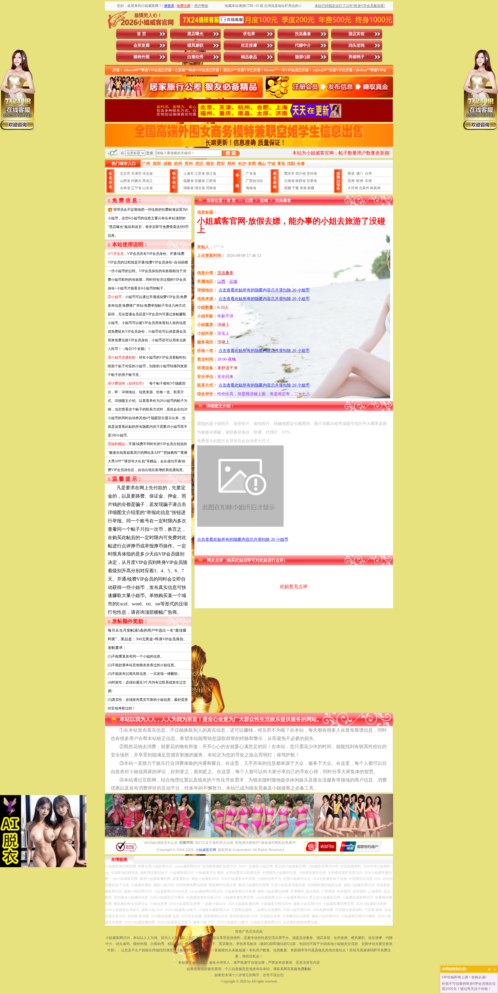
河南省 (211, 188)
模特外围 (141, 57)
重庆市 (289, 174)
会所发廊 (141, 45)
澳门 (359, 174)
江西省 (211, 181)
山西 (249, 200)
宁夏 (295, 188)
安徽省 (200, 181)
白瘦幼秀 (195, 57)
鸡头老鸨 (356, 45)
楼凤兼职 (195, 45)
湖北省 (200, 188)
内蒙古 (136, 181)
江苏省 (200, 174)
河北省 (147, 174)
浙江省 (211, 174)
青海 (303, 188)
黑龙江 (147, 181)
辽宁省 (136, 188)
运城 (264, 200)
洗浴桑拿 (303, 34)
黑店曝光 (195, 34)
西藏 (287, 188)
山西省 (125, 181)
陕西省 (300, 181)
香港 (351, 174)
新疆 (311, 188)
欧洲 (359, 181)
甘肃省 (312, 181)
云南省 (289, 181)
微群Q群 (302, 57)
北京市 (125, 174)
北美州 (364, 188)
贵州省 (312, 174)
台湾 (368, 174)
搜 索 (231, 153)
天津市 (136, 174)
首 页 (141, 34)
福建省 (188, 181)
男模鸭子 (356, 57)
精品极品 (249, 57)
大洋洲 (353, 188)
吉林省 (125, 188)
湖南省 (188, 188)
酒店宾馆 (356, 34)
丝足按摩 (249, 45)
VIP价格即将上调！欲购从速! (464, 977)
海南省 (251, 188)
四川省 (300, 174)
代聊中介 (303, 45)
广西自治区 (254, 181)
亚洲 (351, 181)
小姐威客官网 (205, 850)
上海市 (188, 174)
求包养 (249, 34)
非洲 (368, 181)
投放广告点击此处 (249, 931)
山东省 (147, 188)
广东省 (251, 174)
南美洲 (375, 188)
